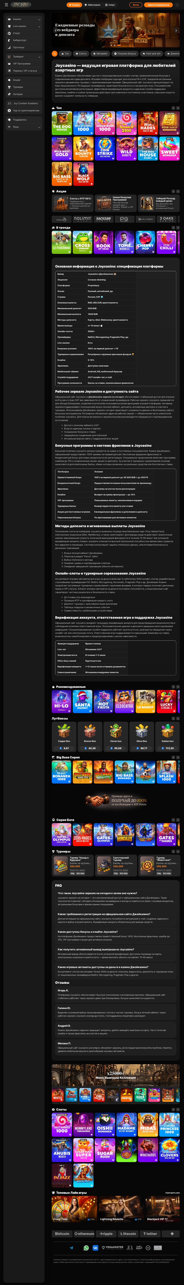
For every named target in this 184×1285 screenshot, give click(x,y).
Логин (136, 5)
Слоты (82, 53)
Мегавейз (102, 53)
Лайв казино (94, 5)
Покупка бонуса (127, 53)
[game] (126, 149)
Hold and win (153, 53)
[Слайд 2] (116, 45)
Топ (67, 53)
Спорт (112, 5)
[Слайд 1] (112, 45)
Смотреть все (172, 1193)
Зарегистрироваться (158, 5)
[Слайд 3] (120, 45)
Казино (76, 5)
